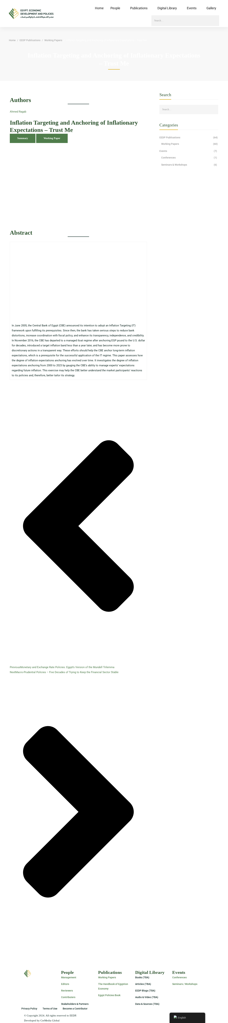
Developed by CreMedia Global (41, 1020)
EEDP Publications (30, 40)
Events (188, 151)
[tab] (22, 138)
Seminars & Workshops (189, 164)
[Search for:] (185, 20)
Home (12, 40)
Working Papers (53, 40)
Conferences (189, 157)
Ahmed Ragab (18, 111)
